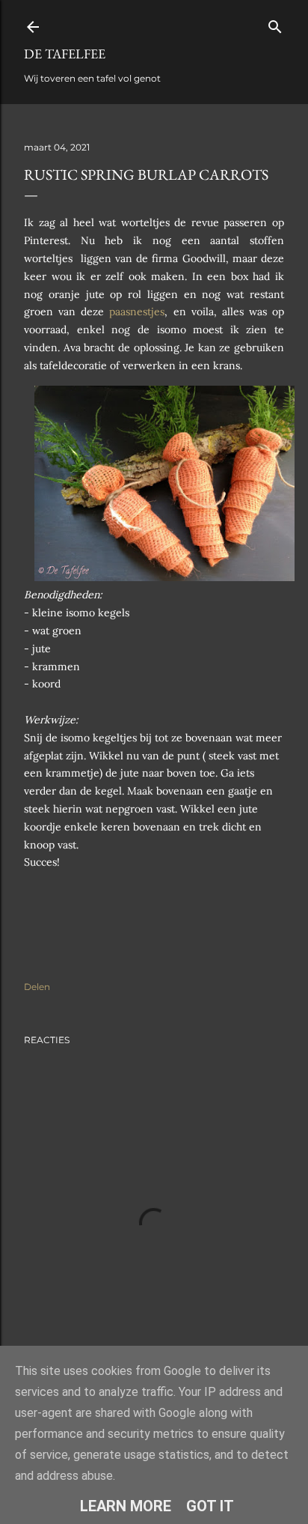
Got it (210, 1506)
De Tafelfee (64, 53)
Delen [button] (37, 986)
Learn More (125, 1506)
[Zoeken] (275, 23)
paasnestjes (134, 311)
